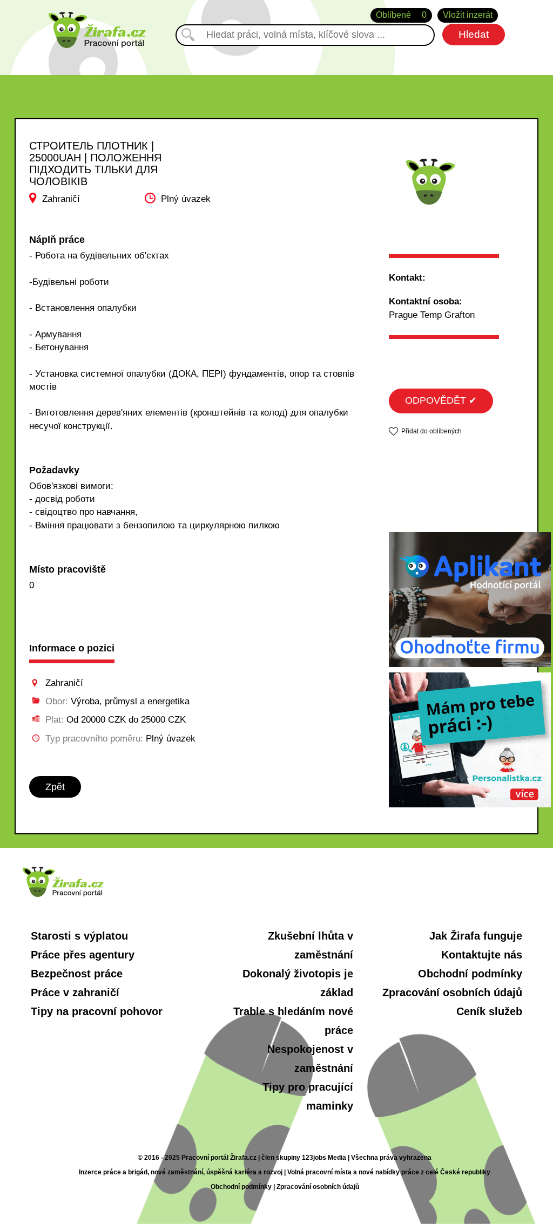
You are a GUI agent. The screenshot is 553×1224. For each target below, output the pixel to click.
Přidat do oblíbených (431, 431)
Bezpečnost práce (77, 974)
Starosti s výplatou (79, 936)
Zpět (55, 786)
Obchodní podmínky (470, 974)
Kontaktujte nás (481, 955)
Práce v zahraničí (75, 992)
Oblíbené (401, 14)
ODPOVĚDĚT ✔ (441, 400)
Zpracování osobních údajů (452, 992)
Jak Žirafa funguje (475, 936)
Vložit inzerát (468, 14)
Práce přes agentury (82, 955)
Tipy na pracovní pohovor (97, 1011)
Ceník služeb (489, 1011)
